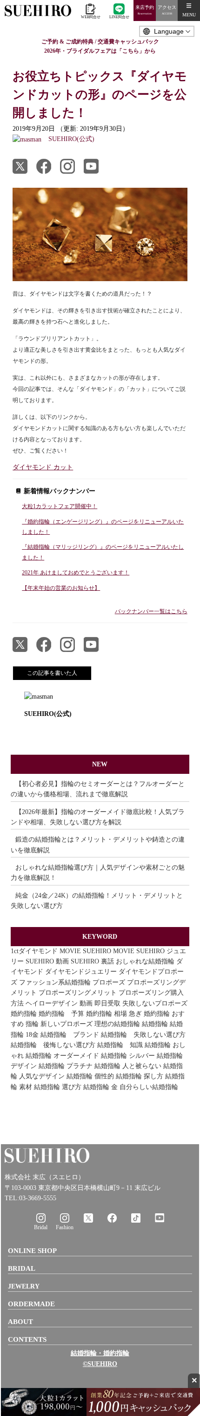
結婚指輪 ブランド (69, 1034)
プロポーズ (109, 982)
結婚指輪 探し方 (139, 1076)
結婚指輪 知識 (120, 1044)
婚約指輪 (24, 1013)
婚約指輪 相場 (106, 1013)
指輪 (32, 1023)
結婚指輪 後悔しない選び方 (53, 1044)
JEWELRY (24, 1286)
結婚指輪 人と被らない (127, 1065)
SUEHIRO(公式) (48, 713)
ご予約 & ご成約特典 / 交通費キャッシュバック (100, 41)
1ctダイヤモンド (34, 951)
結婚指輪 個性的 (90, 1076)
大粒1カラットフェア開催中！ (59, 506)
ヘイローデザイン (52, 1003)
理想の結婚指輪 (117, 1023)
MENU (189, 14)
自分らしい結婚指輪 (149, 1086)
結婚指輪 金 (100, 1086)
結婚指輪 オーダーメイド (62, 1055)
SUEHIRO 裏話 (92, 961)
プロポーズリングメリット (78, 992)
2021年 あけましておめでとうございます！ (75, 572)
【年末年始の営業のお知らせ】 (61, 588)
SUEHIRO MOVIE (108, 951)
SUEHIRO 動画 (47, 961)
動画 (86, 1003)
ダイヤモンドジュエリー (81, 971)
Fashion (64, 1227)
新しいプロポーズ (66, 1023)
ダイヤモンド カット (43, 467)
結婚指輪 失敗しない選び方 (143, 1034)
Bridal (40, 1227)
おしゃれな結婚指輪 (145, 961)
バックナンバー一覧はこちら (151, 611)
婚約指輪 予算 (61, 1013)
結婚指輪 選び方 (57, 1086)
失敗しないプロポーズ (154, 1003)
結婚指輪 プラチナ (66, 1065)
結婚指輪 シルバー (128, 1055)
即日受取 (107, 1003)
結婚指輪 (155, 1023)
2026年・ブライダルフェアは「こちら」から (100, 51)
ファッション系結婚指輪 (55, 982)
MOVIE (70, 951)
